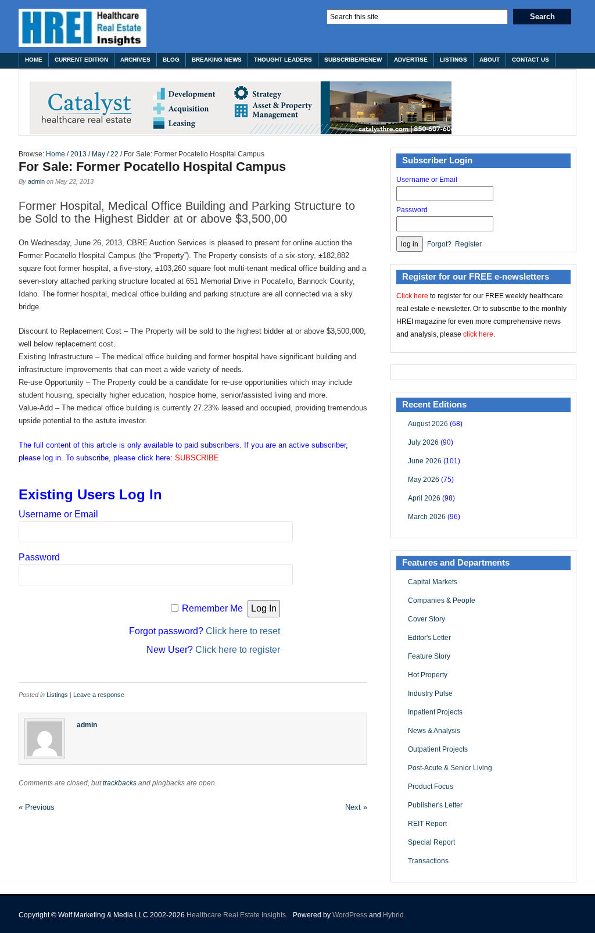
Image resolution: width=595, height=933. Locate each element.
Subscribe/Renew (353, 59)
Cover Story (426, 619)
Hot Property (427, 675)
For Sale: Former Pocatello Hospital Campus (152, 166)
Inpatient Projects (435, 712)
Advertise (411, 59)
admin (36, 181)
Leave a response (98, 694)
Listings (453, 59)
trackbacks (120, 783)
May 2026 (423, 480)
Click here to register (237, 650)
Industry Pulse (430, 693)
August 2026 (428, 424)
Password (39, 557)
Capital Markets (432, 582)
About (489, 59)
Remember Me (212, 608)
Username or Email (58, 514)
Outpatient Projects (438, 749)
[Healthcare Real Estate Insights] (82, 28)
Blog (171, 59)
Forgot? (439, 244)
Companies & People (441, 600)
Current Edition (81, 59)
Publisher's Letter (435, 805)
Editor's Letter (429, 638)
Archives (135, 59)
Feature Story (429, 656)
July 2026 (423, 442)
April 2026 (424, 498)
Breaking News (217, 59)
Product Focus (430, 786)
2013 (78, 154)
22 (114, 154)
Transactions (428, 861)
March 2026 (427, 517)
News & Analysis (434, 731)
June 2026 (425, 461)
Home (33, 59)
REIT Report (427, 824)
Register (468, 244)
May (98, 154)
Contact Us (530, 59)
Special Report (431, 842)
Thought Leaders (283, 59)
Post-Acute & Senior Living (450, 768)
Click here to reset (243, 631)
